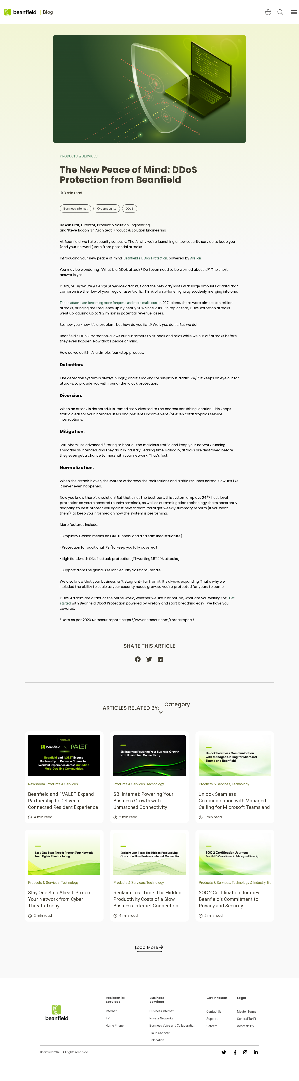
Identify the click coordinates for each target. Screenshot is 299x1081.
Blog (48, 12)
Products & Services (79, 156)
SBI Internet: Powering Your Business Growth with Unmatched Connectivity (143, 800)
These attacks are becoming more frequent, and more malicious (108, 303)
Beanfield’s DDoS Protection (145, 258)
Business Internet (75, 208)
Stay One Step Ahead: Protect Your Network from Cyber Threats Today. (60, 899)
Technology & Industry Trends (254, 883)
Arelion (195, 258)
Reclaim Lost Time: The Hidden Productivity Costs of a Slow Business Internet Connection (147, 899)
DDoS (130, 208)
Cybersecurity (106, 208)
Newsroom (36, 784)
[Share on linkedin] (160, 659)
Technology (155, 784)
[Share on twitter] (149, 659)
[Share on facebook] (138, 659)
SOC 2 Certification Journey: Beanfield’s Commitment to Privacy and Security (229, 899)
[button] (294, 12)
